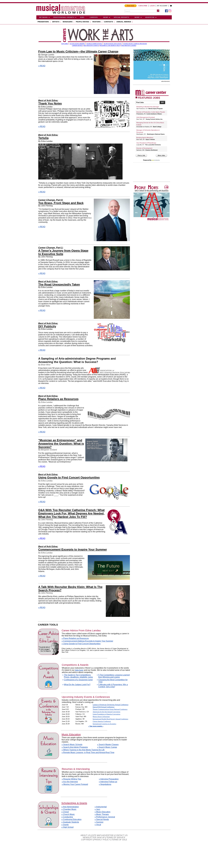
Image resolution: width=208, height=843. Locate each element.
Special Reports (121, 17)
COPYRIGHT (87, 840)
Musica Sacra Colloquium (101, 716)
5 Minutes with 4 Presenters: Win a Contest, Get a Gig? (113, 686)
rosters (96, 22)
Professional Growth (63, 17)
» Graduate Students (70, 822)
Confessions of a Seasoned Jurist (78, 680)
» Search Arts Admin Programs (75, 747)
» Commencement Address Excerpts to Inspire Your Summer (87, 641)
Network (43, 17)
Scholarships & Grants (74, 803)
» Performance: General (105, 817)
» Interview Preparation (109, 779)
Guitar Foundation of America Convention (106, 714)
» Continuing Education (71, 819)
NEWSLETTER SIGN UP (94, 837)
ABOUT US (86, 835)
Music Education (71, 734)
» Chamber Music (68, 809)
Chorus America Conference (102, 721)
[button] (158, 11)
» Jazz (97, 809)
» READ (41, 66)
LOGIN (152, 6)
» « (95, 726)
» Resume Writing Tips (71, 779)
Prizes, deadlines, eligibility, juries (78, 676)
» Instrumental (101, 807)
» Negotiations (105, 784)
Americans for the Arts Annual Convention (106, 712)
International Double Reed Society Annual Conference (110, 719)
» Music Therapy (102, 814)
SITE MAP (96, 835)
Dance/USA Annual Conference (103, 707)
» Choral (65, 812)
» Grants (65, 825)
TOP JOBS (64, 43)
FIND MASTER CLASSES (128, 45)
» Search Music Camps (107, 747)
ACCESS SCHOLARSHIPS (77, 43)
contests (108, 22)
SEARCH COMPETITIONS (94, 43)
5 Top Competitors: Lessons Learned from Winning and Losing (114, 676)
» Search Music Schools (72, 744)
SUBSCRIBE (142, 6)
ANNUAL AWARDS (123, 22)
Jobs (82, 17)
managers (67, 22)
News (105, 17)
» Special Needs (102, 819)
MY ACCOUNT (162, 6)
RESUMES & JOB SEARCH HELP (110, 45)
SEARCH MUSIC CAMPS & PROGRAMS (135, 43)
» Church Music (68, 814)
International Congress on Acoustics (104, 724)
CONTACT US (121, 835)
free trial (130, 6)
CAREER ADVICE (77, 45)
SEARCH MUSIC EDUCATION (113, 43)
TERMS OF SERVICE (115, 837)
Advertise (150, 17)
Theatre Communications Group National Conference (110, 709)
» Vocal (98, 825)
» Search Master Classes (108, 744)
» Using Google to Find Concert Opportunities (81, 644)
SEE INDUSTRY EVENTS (91, 45)
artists (55, 22)
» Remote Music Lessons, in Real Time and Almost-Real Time (88, 752)
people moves (82, 22)
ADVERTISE (108, 835)
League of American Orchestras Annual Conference (110, 705)
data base (79, 670)
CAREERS (94, 17)
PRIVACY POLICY (102, 840)
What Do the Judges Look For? (77, 685)
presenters (43, 22)
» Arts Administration (70, 807)
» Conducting (67, 817)
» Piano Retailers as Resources (75, 638)
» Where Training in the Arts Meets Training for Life (83, 750)
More (137, 17)
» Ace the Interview (70, 782)
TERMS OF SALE (119, 840)
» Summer (99, 822)
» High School (67, 827)
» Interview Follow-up (108, 782)
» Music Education (102, 812)
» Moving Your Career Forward (75, 784)
